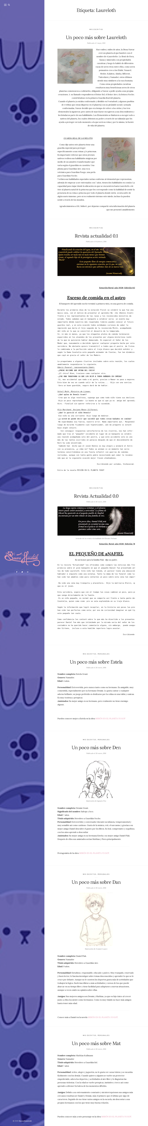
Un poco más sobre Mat (96, 1043)
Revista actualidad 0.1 (96, 236)
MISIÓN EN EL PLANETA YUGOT (110, 718)
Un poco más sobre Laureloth (96, 37)
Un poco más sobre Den (96, 747)
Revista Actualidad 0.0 (96, 496)
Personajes (104, 654)
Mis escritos (96, 29)
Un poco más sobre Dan (96, 882)
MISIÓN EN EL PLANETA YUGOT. (94, 853)
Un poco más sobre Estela (96, 662)
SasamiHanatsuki (25, 1121)
